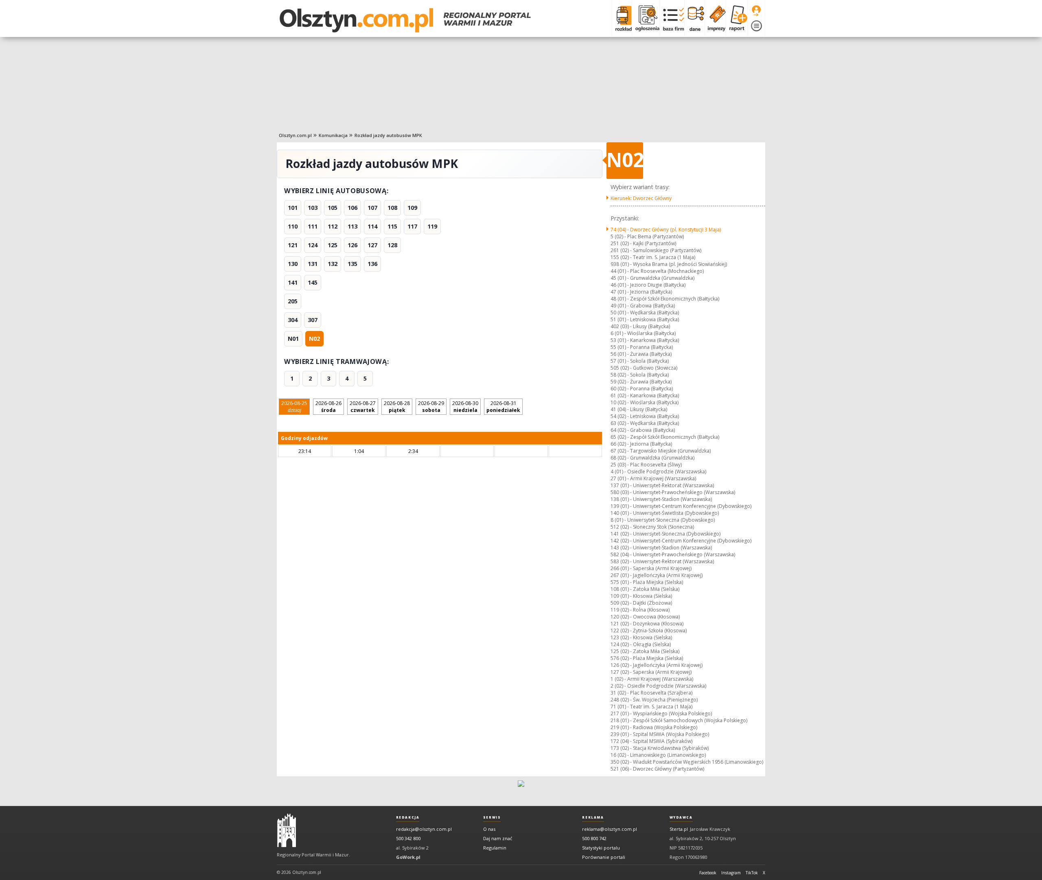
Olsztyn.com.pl (295, 135)
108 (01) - (645, 589)
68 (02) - (652, 457)
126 (352, 245)
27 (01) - (653, 478)
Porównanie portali (603, 857)
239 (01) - (660, 734)
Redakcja (408, 817)
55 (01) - (642, 347)
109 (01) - (641, 595)
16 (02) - (658, 754)
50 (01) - (645, 312)
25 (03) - (646, 464)
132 (332, 264)
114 (372, 226)
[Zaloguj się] (756, 11)
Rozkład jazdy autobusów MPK (388, 135)
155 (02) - (653, 257)
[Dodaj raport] (736, 18)
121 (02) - (647, 623)
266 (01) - (651, 568)
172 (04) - (651, 741)
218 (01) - (679, 720)
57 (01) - (640, 360)
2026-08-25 (294, 407)
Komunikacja (333, 135)
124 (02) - (641, 644)
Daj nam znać (497, 838)
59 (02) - (641, 381)
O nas (489, 829)
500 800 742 (594, 838)
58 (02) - (640, 374)
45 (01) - (652, 277)
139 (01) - (681, 506)
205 (293, 301)
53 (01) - (645, 340)
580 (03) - (673, 492)
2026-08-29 (431, 407)
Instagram (731, 873)
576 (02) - (647, 658)
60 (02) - (642, 388)
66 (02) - (641, 443)
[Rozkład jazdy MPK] (622, 18)
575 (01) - (647, 582)
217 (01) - (661, 713)
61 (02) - (645, 395)
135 (352, 264)
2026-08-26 (328, 407)
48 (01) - (665, 298)
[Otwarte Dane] (694, 18)
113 (352, 226)
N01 (293, 338)
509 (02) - (641, 602)
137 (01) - (662, 485)
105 (332, 207)
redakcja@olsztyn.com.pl (424, 829)
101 (293, 207)
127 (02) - (651, 672)
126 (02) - (657, 665)
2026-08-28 (397, 407)
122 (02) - (649, 630)
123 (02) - (641, 637)
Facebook (707, 873)
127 (372, 245)
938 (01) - (669, 264)
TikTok (752, 873)
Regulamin (494, 848)
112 (332, 226)
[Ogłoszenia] (645, 18)
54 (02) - (645, 416)
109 (412, 207)
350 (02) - (687, 761)
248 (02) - (654, 699)
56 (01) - (641, 354)
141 (293, 282)
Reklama (593, 817)
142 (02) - (681, 540)
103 (312, 207)
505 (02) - (644, 367)
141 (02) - (665, 533)
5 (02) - (647, 236)
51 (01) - (645, 319)
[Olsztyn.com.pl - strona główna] (286, 830)
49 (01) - (643, 305)
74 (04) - (666, 229)
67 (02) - (661, 450)
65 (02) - (665, 436)
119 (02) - (640, 609)
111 (312, 226)
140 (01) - (665, 513)
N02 (314, 338)
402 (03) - (640, 326)
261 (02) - (656, 250)
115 (392, 226)
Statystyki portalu (601, 848)
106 (352, 207)
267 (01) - (657, 575)
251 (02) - (643, 243)
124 (312, 245)
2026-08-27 (363, 407)
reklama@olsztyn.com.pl (609, 829)
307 (312, 320)
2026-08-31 (503, 407)
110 (293, 226)
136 (372, 264)
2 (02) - (658, 685)
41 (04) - (639, 409)
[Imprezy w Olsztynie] (715, 18)
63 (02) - (645, 423)
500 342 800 (408, 838)
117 (412, 226)
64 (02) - (643, 430)
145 (312, 282)
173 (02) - (660, 748)
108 (392, 207)
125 (332, 245)
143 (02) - (661, 547)
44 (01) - (657, 271)
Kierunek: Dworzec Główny (641, 198)
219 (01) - (654, 727)
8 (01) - (663, 519)
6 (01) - (643, 333)
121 (293, 245)
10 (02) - (645, 402)
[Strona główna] (405, 20)
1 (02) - (652, 678)
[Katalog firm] (671, 18)
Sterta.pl (679, 829)
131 (312, 264)
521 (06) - (657, 768)
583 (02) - (662, 561)
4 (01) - (658, 471)
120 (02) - (645, 616)
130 (293, 264)
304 (293, 320)
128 (392, 245)
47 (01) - (641, 291)
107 (372, 207)
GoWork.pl (408, 857)
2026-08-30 (465, 407)
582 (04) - (673, 554)
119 (432, 226)
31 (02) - (651, 692)
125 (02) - (645, 651)
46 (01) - (648, 284)
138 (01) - (661, 499)
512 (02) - (652, 526)
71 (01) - (651, 706)
